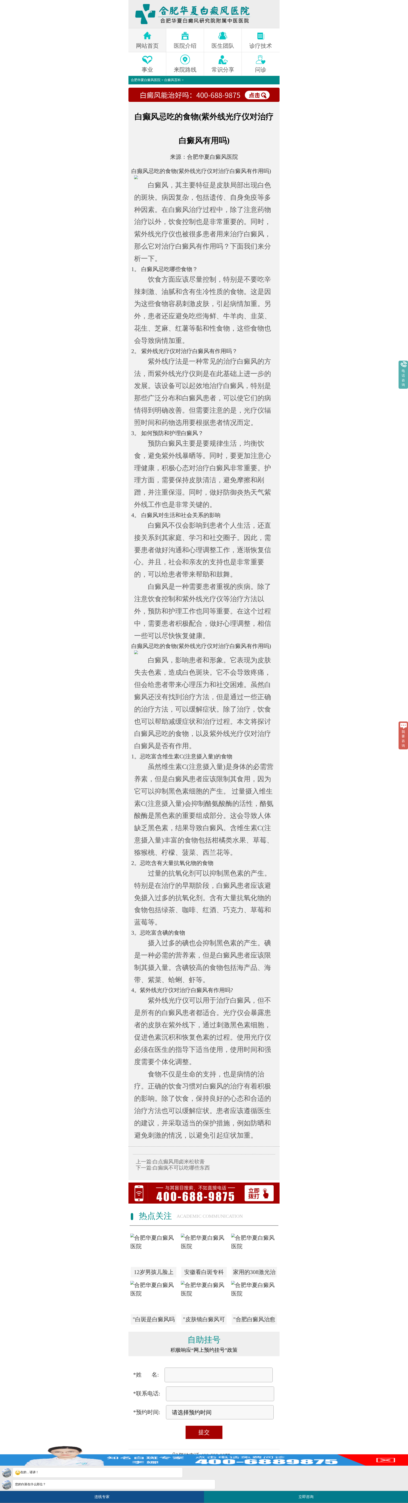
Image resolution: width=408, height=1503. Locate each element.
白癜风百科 (172, 80)
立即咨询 (307, 1495)
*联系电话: (146, 1394)
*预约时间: (146, 1412)
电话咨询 (403, 378)
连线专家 (102, 1497)
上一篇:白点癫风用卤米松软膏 (170, 1162)
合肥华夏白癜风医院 (146, 80)
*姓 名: (146, 1375)
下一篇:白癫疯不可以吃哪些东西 (173, 1168)
